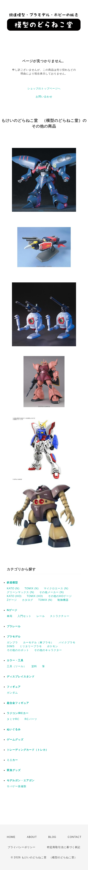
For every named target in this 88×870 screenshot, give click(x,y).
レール (41, 616)
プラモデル (14, 636)
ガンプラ (12, 642)
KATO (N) (13, 588)
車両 (9, 616)
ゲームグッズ (15, 739)
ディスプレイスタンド (21, 676)
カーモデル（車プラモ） (38, 642)
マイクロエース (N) (56, 588)
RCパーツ (31, 719)
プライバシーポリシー (21, 847)
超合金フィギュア (18, 702)
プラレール (14, 626)
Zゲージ (12, 599)
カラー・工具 (15, 660)
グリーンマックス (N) (20, 592)
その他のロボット (18, 650)
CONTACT (74, 837)
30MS (11, 646)
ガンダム (12, 692)
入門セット (24, 616)
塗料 (34, 666)
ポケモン (52, 646)
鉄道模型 (12, 582)
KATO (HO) (14, 596)
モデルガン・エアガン (21, 780)
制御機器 (63, 599)
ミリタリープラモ (31, 646)
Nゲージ (12, 610)
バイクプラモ (67, 642)
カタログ (27, 599)
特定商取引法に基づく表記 (63, 847)
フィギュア (14, 686)
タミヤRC (13, 719)
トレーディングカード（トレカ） (27, 749)
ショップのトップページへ (44, 88)
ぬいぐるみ (14, 729)
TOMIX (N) (32, 588)
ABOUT (32, 837)
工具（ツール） (16, 666)
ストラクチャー (59, 616)
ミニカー (12, 759)
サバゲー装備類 (16, 786)
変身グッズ (14, 770)
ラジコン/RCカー (18, 713)
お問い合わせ (44, 96)
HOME (11, 837)
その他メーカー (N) (51, 592)
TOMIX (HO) (35, 596)
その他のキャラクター (48, 650)
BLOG (52, 837)
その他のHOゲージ (60, 596)
